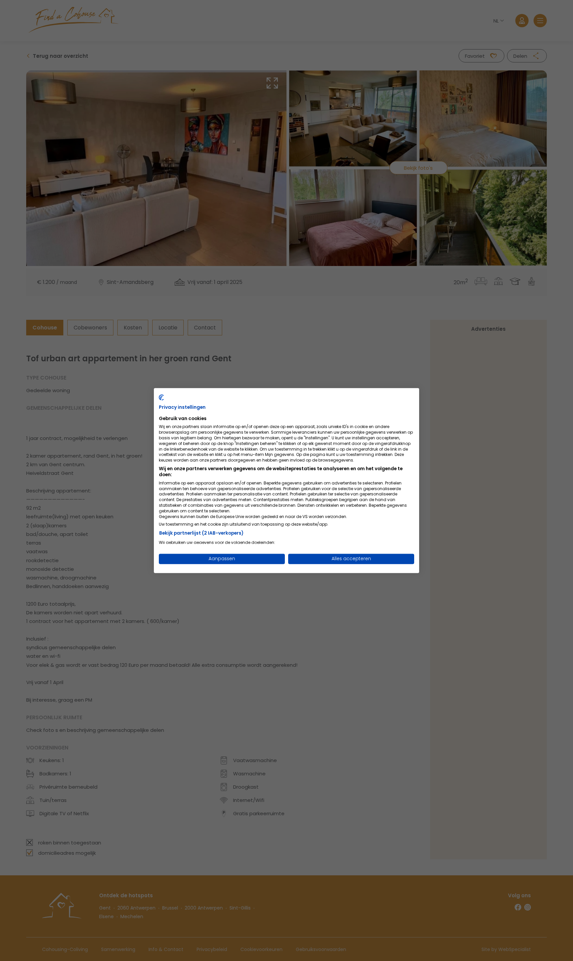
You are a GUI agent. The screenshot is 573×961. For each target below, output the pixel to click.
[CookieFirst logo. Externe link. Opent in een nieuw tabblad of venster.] (161, 397)
